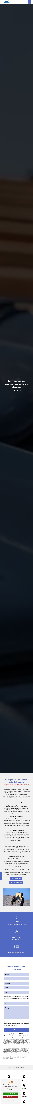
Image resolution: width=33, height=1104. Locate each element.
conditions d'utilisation (23, 1036)
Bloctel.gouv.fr (10, 1057)
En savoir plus (17, 878)
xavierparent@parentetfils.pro (16, 952)
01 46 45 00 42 (16, 937)
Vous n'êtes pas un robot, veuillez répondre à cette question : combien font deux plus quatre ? (16, 998)
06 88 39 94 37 (16, 939)
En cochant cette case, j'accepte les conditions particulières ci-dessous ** (16, 1024)
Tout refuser (10, 1097)
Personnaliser (10, 1100)
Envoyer (16, 1030)
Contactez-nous (17, 882)
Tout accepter (11, 1093)
